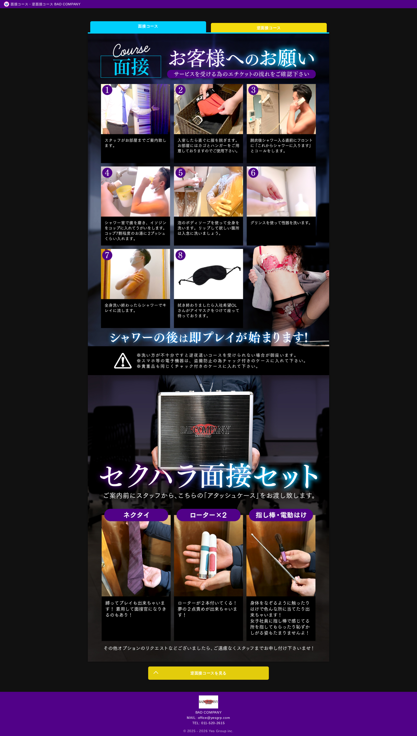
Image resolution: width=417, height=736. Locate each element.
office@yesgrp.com (213, 718)
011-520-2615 (212, 723)
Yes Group (217, 731)
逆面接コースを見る (208, 673)
